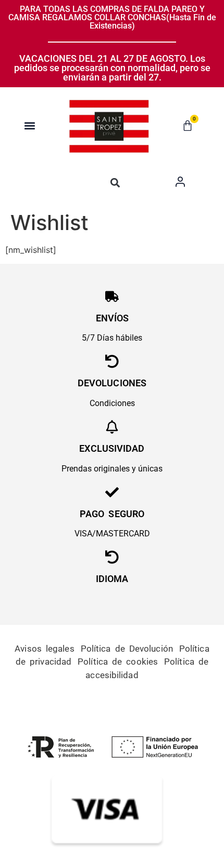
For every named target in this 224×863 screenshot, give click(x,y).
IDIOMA (112, 578)
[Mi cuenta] (180, 181)
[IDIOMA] (112, 557)
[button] (30, 125)
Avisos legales (44, 648)
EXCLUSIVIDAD (111, 448)
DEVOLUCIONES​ (112, 382)
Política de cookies (118, 661)
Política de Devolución (127, 648)
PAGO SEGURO (112, 513)
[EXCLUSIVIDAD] (112, 427)
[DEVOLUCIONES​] (112, 361)
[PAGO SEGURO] (112, 492)
